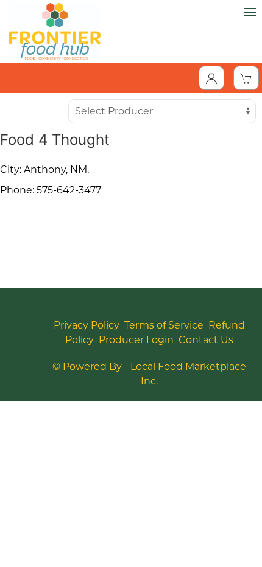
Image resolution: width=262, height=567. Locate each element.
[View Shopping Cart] (246, 78)
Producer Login (136, 340)
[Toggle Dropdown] (211, 78)
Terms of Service (164, 325)
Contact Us (206, 340)
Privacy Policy (86, 325)
